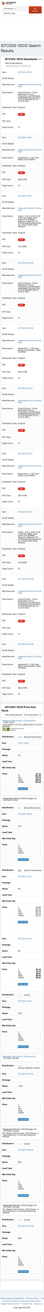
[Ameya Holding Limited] (21, 1066)
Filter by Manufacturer (13, 63)
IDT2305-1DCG (25, 814)
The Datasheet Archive (9, 3)
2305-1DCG (23, 743)
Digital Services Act (10, 1304)
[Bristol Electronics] (21, 808)
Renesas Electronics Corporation (19, 720)
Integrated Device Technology (30, 85)
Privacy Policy (32, 1298)
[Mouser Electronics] (21, 737)
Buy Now (23, 788)
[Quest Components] (21, 870)
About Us (38, 1304)
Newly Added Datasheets (12, 1298)
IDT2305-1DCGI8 (26, 1226)
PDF (21, 114)
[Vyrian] (21, 995)
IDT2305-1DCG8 (25, 1074)
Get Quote (24, 859)
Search (35, 11)
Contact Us (27, 1304)
